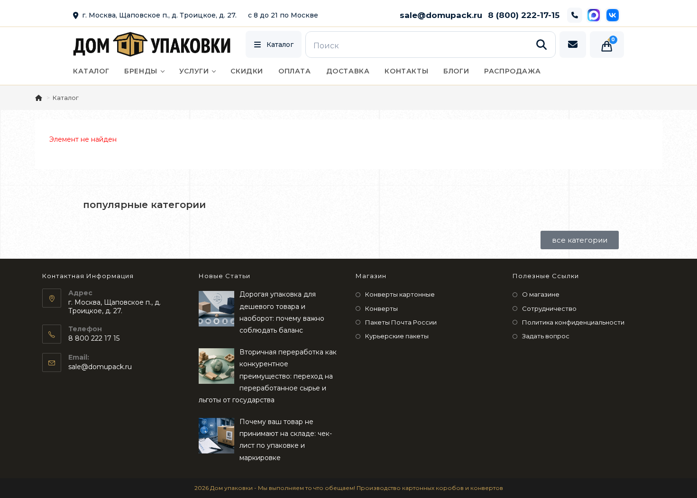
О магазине (540, 294)
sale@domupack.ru (441, 15)
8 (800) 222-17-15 (523, 15)
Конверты (381, 308)
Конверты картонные (400, 294)
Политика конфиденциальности (573, 322)
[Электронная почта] (572, 44)
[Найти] (541, 44)
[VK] (612, 15)
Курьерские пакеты (397, 336)
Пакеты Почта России (401, 322)
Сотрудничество (549, 308)
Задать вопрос (545, 336)
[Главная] (39, 97)
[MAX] (593, 15)
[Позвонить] (574, 15)
